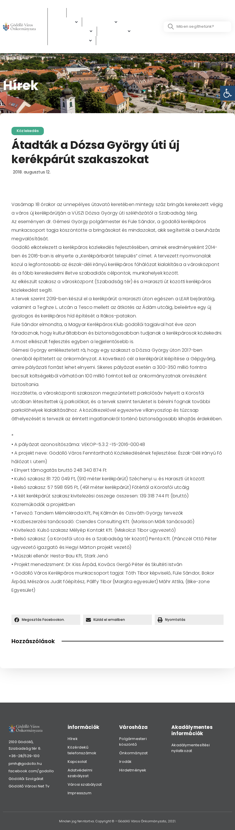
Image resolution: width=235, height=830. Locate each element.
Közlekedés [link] (28, 130)
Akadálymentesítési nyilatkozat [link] (190, 747)
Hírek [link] (73, 738)
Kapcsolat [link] (77, 761)
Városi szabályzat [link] (85, 784)
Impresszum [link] (79, 793)
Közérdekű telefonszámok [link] (82, 750)
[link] (227, 93)
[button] (45, 620)
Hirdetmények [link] (132, 770)
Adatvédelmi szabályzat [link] (80, 773)
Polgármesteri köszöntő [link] (133, 741)
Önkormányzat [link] (133, 753)
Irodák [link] (125, 761)
